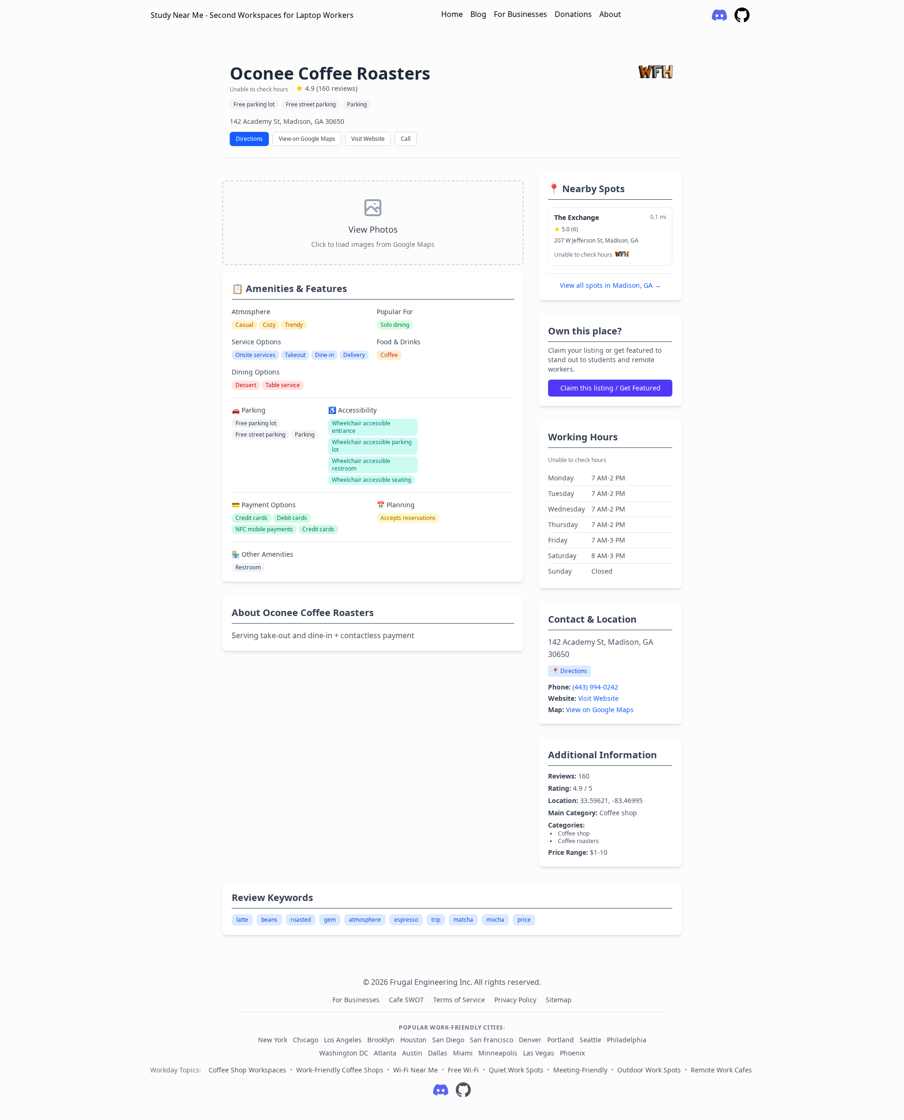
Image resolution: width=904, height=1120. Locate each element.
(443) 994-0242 (595, 686)
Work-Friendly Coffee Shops (339, 1069)
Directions (249, 139)
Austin (412, 1052)
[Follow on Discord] (440, 1089)
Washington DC (343, 1052)
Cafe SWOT (407, 999)
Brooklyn (381, 1039)
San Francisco (491, 1039)
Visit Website (368, 139)
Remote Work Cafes (721, 1069)
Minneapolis (497, 1052)
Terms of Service (460, 999)
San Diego (448, 1039)
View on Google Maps (307, 139)
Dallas (437, 1052)
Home (452, 14)
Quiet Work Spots (516, 1069)
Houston (413, 1039)
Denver (530, 1039)
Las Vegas (538, 1052)
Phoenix (572, 1052)
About (610, 14)
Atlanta (385, 1052)
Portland (560, 1039)
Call (406, 139)
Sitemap (559, 999)
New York (272, 1039)
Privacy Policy (516, 999)
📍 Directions (569, 671)
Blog (478, 14)
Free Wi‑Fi (463, 1069)
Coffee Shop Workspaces (247, 1069)
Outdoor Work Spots (649, 1069)
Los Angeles (343, 1039)
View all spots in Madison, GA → (610, 285)
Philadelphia (626, 1039)
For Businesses (520, 14)
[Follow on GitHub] (463, 1089)
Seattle (590, 1039)
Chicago (305, 1039)
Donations (573, 14)
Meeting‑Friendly (580, 1069)
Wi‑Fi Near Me (415, 1069)
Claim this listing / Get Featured (610, 387)
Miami (463, 1052)
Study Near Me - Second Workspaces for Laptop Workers (252, 15)
